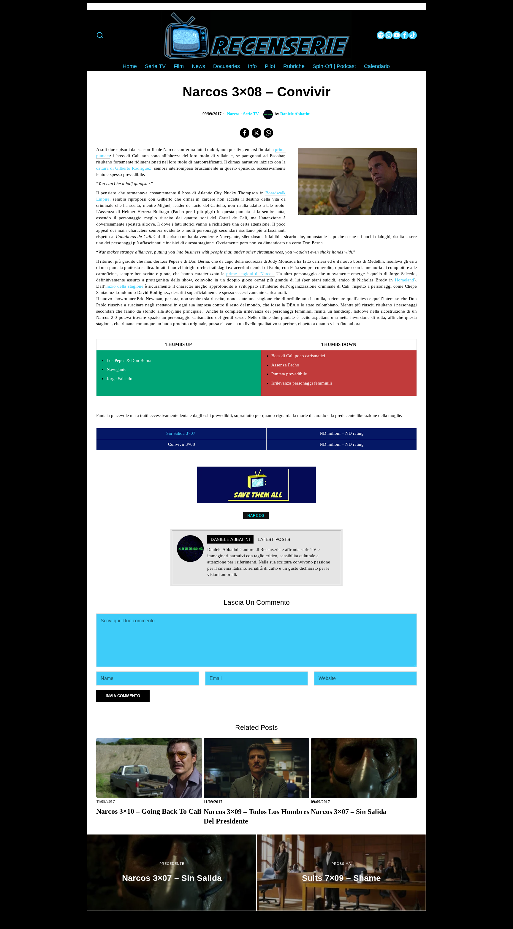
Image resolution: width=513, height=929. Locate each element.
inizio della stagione (124, 286)
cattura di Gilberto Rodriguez (123, 168)
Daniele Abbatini (295, 114)
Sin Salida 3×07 (180, 433)
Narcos (233, 114)
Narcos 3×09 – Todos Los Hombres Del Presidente (256, 816)
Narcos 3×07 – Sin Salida (349, 811)
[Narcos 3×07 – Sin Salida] (171, 872)
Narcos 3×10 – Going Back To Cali (148, 811)
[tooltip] (381, 35)
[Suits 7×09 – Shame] (341, 872)
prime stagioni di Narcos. (250, 273)
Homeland (404, 280)
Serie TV (251, 114)
